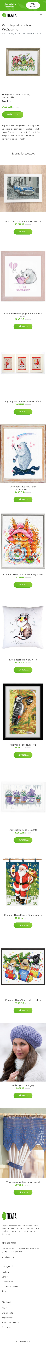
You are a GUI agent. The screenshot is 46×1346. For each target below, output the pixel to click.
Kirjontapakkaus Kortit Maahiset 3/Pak (23, 401)
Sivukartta (6, 1327)
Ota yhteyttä (7, 1313)
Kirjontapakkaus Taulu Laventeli (23, 830)
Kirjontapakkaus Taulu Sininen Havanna (23, 221)
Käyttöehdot (7, 1317)
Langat (5, 1277)
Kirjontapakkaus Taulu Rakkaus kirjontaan (23, 574)
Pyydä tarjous (32, 5)
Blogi (4, 1308)
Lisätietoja (12, 114)
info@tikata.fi (8, 1257)
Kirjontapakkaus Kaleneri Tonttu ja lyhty (23, 915)
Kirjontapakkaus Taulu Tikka (23, 744)
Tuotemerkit (7, 1291)
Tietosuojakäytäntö (10, 1322)
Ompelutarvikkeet (21, 94)
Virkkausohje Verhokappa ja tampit (23, 1182)
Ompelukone (7, 1281)
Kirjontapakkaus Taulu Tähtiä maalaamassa (23, 488)
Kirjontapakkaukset (10, 97)
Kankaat (5, 1272)
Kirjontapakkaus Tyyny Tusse (23, 659)
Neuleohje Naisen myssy (23, 1085)
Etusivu (5, 33)
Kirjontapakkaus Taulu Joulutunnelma (23, 1000)
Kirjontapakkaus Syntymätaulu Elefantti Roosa (23, 315)
